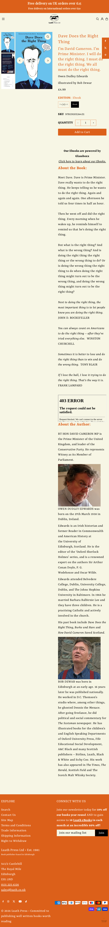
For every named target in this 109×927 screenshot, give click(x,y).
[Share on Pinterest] (105, 55)
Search (5, 809)
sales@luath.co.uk (13, 890)
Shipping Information (16, 835)
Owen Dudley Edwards (73, 76)
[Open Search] (97, 19)
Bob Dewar (84, 83)
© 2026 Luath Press (14, 911)
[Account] (102, 19)
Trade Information (13, 830)
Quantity (65, 122)
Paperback (64, 104)
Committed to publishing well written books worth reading (26, 916)
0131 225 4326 (10, 884)
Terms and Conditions (16, 825)
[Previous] (20, 60)
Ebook (75, 104)
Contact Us (8, 815)
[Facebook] (3, 901)
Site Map (7, 820)
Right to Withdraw (14, 841)
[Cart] (107, 19)
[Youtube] (20, 901)
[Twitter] (14, 901)
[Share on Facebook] (105, 41)
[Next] (48, 60)
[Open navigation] (23, 18)
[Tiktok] (26, 901)
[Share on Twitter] (105, 48)
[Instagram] (8, 901)
